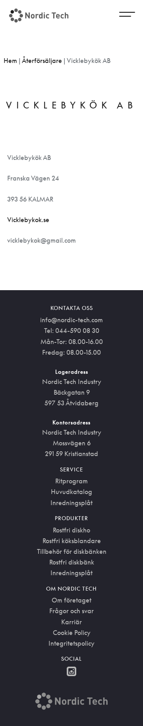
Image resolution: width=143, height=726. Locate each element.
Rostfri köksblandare (72, 541)
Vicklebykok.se (28, 220)
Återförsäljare (42, 61)
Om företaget (71, 600)
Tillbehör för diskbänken (71, 551)
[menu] (127, 15)
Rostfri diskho (71, 530)
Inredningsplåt (71, 503)
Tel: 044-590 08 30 (71, 330)
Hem (10, 61)
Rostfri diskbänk (71, 562)
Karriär (71, 622)
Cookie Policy (72, 633)
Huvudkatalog (71, 492)
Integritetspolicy (71, 643)
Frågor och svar (71, 611)
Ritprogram (71, 481)
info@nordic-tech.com (71, 320)
